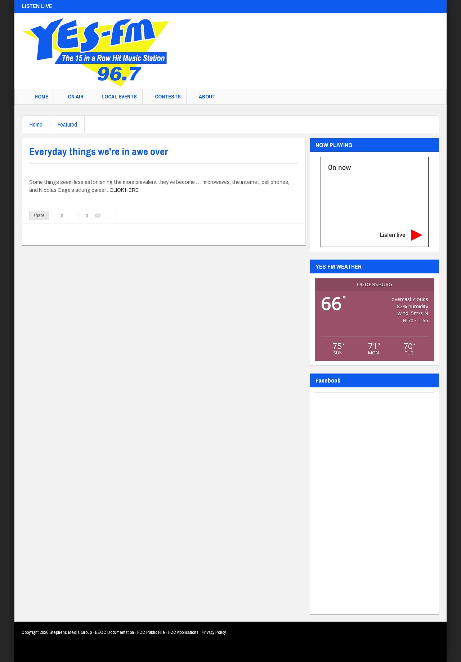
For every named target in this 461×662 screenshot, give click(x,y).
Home (41, 96)
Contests (168, 96)
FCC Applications (183, 632)
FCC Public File (151, 632)
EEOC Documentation (114, 632)
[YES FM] (99, 51)
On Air (76, 96)
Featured (67, 124)
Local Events (119, 96)
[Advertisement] (308, 47)
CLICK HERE (124, 190)
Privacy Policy (214, 632)
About (207, 96)
